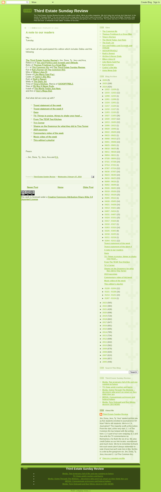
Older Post (88, 187)
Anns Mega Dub (109, 70)
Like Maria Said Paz (111, 62)
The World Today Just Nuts (114, 40)
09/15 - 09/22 (111, 135)
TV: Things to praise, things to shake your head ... (57, 116)
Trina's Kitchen (109, 37)
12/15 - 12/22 (111, 93)
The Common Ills (109, 31)
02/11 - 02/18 (111, 237)
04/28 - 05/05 (111, 201)
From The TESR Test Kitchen (47, 119)
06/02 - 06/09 (111, 185)
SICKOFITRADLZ (109, 51)
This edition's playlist (43, 140)
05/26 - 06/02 (111, 188)
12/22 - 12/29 (111, 89)
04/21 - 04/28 (111, 205)
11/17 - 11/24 (111, 106)
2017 (105, 322)
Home (60, 187)
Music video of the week (45, 137)
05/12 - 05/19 (111, 195)
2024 (105, 87)
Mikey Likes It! (108, 59)
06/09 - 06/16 (111, 181)
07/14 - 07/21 (111, 165)
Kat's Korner (108, 65)
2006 (105, 359)
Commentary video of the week (48, 133)
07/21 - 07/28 (111, 162)
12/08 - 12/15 (111, 96)
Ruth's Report (108, 53)
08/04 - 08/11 (111, 155)
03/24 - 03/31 (111, 218)
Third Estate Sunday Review (61, 10)
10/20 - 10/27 (111, 119)
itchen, (45, 84)
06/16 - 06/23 (111, 178)
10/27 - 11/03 (111, 116)
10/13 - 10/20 (111, 122)
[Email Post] (93, 177)
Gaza (35, 112)
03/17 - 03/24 (111, 221)
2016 (105, 326)
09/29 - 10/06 (111, 129)
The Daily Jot (108, 43)
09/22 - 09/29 (111, 132)
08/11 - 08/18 (111, 152)
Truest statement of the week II (48, 109)
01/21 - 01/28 (111, 292)
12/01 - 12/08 (111, 99)
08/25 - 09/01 (111, 145)
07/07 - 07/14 (111, 168)
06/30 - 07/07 (111, 172)
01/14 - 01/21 (111, 295)
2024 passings (40, 130)
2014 (105, 332)
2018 (105, 319)
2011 (105, 342)
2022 (105, 306)
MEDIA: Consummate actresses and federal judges (88, 481)
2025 (105, 83)
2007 (105, 355)
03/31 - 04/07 (111, 214)
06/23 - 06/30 (111, 175)
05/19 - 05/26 (111, 191)
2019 (105, 316)
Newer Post (32, 187)
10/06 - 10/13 (111, 125)
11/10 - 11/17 (111, 109)
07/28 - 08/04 (111, 158)
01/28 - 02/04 (111, 288)
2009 (105, 349)
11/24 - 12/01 (111, 103)
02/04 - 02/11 (111, 241)
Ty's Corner (38, 123)
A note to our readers (113, 250)
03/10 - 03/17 (111, 224)
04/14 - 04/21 (111, 208)
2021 (105, 309)
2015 (105, 329)
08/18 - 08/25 (111, 149)
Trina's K (37, 84)
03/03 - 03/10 (111, 227)
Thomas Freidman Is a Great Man (117, 34)
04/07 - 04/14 (111, 211)
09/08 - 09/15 (111, 139)
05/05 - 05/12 (111, 198)
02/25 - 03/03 (111, 231)
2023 (105, 303)
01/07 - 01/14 (111, 298)
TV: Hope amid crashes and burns (117, 387)
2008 (105, 352)
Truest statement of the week (47, 105)
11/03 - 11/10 (111, 112)
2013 (105, 335)
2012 (105, 339)
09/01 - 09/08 (111, 142)
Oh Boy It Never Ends (112, 56)
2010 (105, 345)
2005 (105, 362)
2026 (105, 80)
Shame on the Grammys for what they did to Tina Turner (60, 126)
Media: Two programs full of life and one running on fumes (88, 474)
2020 (105, 313)
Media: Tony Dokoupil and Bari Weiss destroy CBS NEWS (118, 403)
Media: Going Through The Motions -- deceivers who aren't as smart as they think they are (119, 392)
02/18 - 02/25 (111, 234)
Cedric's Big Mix (109, 68)
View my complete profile (113, 458)
